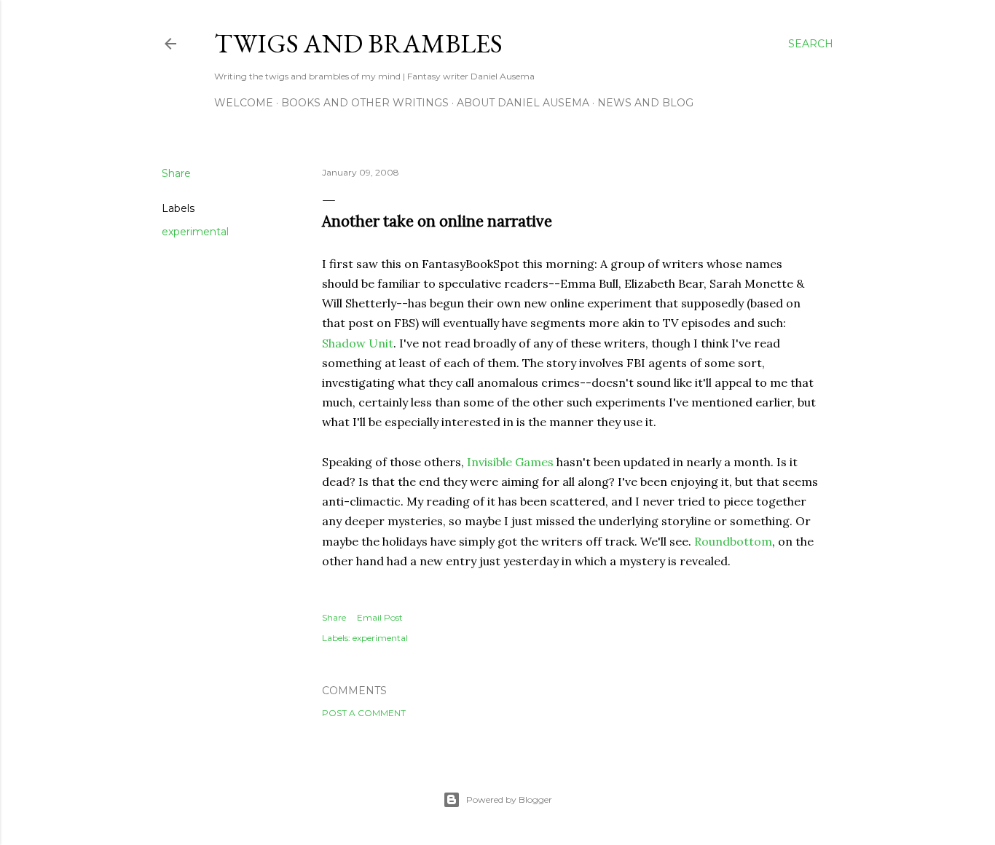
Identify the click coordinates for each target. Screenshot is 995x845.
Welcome (243, 102)
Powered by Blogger (509, 799)
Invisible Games (510, 462)
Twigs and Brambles (358, 43)
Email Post (380, 617)
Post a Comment (364, 712)
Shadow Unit (357, 343)
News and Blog (645, 102)
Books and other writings (365, 102)
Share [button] (176, 173)
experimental (195, 231)
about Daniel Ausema (523, 102)
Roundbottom (733, 541)
